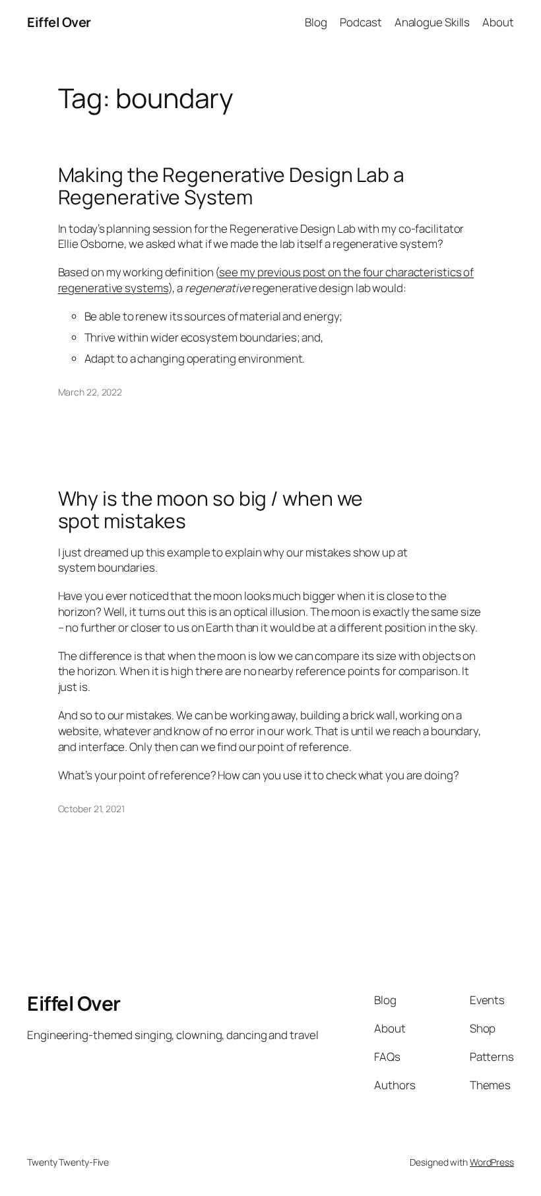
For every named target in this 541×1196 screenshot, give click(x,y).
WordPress (492, 1162)
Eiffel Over (59, 22)
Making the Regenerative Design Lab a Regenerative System (231, 186)
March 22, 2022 (90, 392)
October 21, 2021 (91, 808)
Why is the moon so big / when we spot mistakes (211, 509)
